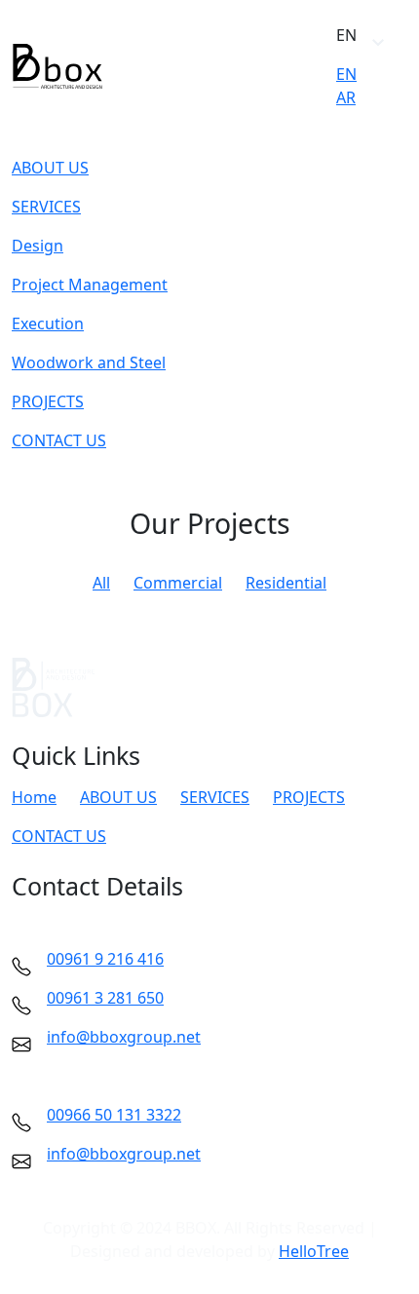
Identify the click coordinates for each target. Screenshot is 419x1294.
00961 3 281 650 (105, 998)
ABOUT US (50, 167)
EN (346, 74)
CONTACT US (59, 440)
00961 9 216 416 (105, 959)
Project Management (90, 284)
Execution (48, 323)
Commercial (177, 582)
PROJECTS (48, 401)
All (101, 582)
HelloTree (314, 1251)
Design (37, 245)
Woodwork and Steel (89, 362)
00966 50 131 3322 (114, 1114)
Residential (286, 582)
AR (346, 97)
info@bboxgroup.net (124, 1036)
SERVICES (46, 206)
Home (34, 797)
